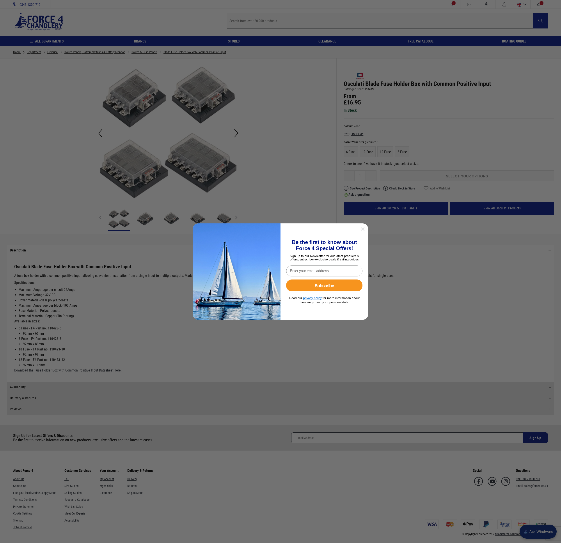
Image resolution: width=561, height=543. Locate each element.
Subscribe (324, 285)
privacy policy (312, 298)
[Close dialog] (362, 229)
